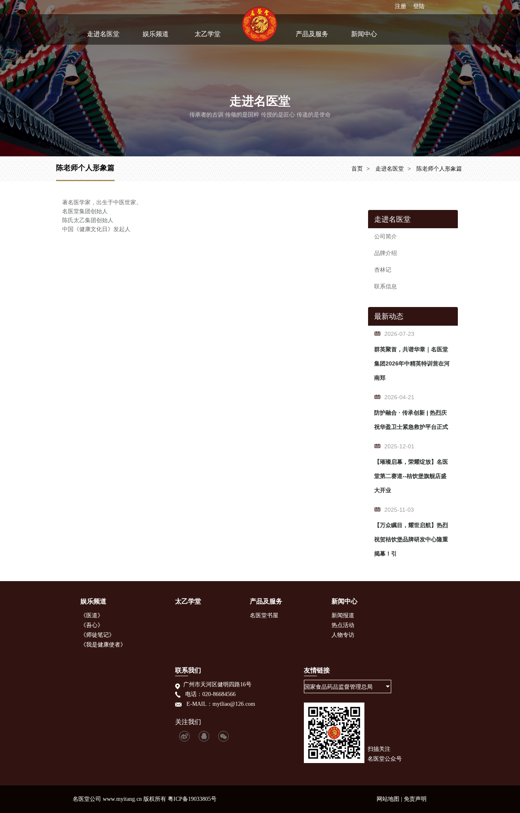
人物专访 (343, 635)
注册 (400, 6)
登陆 (419, 6)
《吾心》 (91, 625)
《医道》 (91, 615)
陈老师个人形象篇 (439, 168)
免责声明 (415, 799)
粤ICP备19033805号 (192, 799)
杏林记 (382, 269)
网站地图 (388, 799)
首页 (357, 168)
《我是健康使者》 (103, 645)
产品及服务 (312, 33)
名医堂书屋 (264, 615)
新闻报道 (343, 615)
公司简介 (385, 236)
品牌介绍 (385, 253)
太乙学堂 (208, 33)
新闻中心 (364, 33)
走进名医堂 (103, 33)
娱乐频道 (156, 33)
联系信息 (385, 286)
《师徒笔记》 (97, 635)
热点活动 (343, 625)
